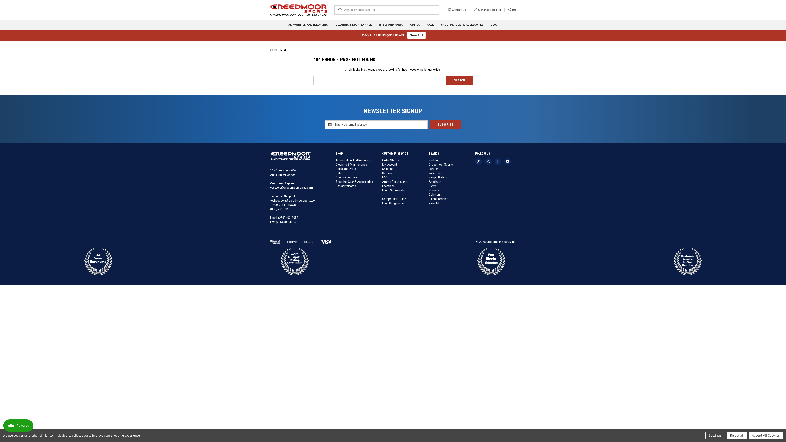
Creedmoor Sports (441, 164)
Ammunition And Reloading (308, 24)
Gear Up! (416, 35)
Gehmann (435, 194)
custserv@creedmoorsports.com (291, 187)
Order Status (390, 160)
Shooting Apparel (347, 177)
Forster (433, 168)
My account (389, 164)
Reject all (737, 435)
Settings (715, 435)
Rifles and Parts (391, 24)
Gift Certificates (346, 186)
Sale (430, 24)
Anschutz (435, 181)
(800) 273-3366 (280, 209)
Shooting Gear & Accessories (462, 24)
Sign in (482, 9)
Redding (434, 160)
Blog (494, 24)
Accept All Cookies (766, 435)
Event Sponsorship (394, 190)
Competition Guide (394, 199)
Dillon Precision (438, 199)
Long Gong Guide (393, 203)
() (514, 9)
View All (434, 203)
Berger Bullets (438, 177)
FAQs (385, 177)
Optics (415, 24)
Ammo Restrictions (394, 181)
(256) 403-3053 (288, 217)
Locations (388, 186)
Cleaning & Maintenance (353, 24)
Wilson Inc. (435, 173)
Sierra (433, 186)
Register (495, 9)
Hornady (434, 190)
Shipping (387, 168)
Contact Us (458, 9)
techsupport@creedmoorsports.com (293, 200)
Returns (387, 173)
